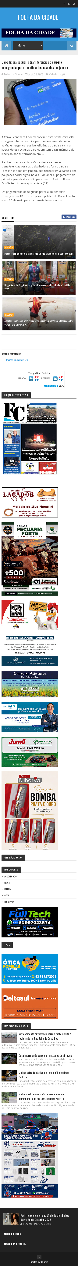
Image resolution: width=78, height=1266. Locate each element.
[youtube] (74, 4)
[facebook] (64, 4)
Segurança (9, 901)
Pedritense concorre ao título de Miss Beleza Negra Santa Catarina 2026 (44, 1217)
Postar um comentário (17, 360)
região (62, 74)
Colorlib (44, 1261)
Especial (7, 889)
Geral (6, 895)
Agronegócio (10, 876)
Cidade (53, 74)
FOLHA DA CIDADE (38, 17)
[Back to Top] (39, 1257)
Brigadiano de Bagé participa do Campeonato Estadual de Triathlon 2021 (37, 287)
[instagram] (69, 4)
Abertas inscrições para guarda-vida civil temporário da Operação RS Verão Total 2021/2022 (38, 323)
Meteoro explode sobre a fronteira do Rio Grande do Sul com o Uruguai (39, 253)
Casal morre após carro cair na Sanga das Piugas (45, 1055)
